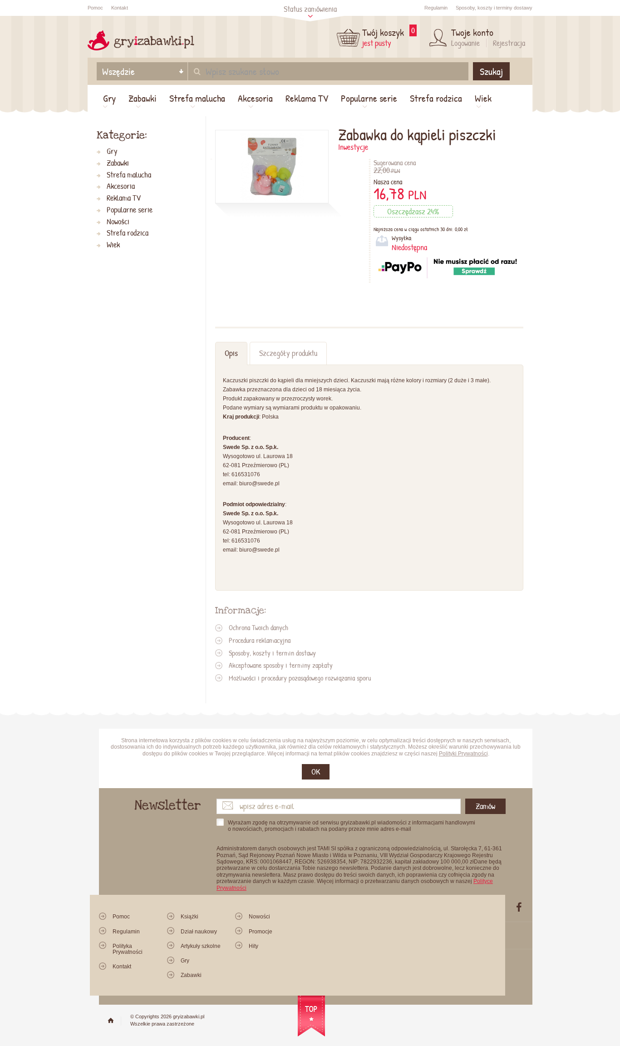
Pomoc (95, 7)
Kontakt (119, 7)
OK (315, 771)
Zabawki (142, 98)
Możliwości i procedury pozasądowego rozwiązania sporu (300, 678)
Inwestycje (353, 147)
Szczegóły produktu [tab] (288, 353)
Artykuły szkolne (201, 946)
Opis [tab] (231, 353)
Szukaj (491, 71)
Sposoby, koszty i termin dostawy (272, 653)
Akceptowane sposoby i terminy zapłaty (281, 665)
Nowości (118, 222)
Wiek (483, 98)
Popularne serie (369, 98)
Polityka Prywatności (128, 949)
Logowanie (465, 43)
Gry (109, 98)
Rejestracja (509, 43)
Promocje (260, 931)
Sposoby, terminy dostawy (494, 7)
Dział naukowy (199, 931)
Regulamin (436, 7)
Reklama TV (306, 98)
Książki (189, 916)
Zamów (485, 806)
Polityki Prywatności (463, 753)
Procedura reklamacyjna (259, 640)
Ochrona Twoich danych (258, 627)
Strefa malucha (197, 98)
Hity (253, 946)
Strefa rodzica (436, 98)
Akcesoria (255, 98)
